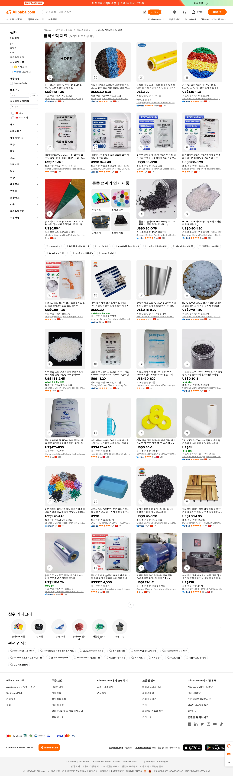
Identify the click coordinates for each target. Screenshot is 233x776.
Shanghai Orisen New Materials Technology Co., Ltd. (65, 387)
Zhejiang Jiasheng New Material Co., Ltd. (64, 235)
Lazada (116, 761)
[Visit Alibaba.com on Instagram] (208, 724)
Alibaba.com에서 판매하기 (201, 687)
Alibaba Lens (23, 747)
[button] (145, 12)
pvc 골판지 (156, 658)
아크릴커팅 (175, 658)
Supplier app (116, 747)
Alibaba (47, 30)
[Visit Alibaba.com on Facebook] (189, 724)
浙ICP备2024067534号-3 (197, 771)
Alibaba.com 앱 (143, 747)
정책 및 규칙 (58, 717)
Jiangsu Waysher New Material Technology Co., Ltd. (156, 589)
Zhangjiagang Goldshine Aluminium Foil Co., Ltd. (156, 102)
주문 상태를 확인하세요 (199, 699)
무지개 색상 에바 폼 (184, 246)
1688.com (84, 761)
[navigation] (24, 318)
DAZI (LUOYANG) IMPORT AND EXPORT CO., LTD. (111, 168)
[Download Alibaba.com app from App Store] (192, 747)
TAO (141, 761)
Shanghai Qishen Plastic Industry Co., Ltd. (65, 98)
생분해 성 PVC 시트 (210, 246)
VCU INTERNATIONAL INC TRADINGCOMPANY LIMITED (111, 523)
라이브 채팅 (148, 693)
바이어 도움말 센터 (151, 687)
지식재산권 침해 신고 (152, 711)
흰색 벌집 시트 (119, 651)
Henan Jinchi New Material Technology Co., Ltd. (65, 168)
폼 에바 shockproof (59, 658)
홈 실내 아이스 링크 (57, 253)
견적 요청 (101, 693)
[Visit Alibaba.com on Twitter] (202, 724)
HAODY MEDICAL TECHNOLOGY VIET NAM (111, 454)
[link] (229, 746)
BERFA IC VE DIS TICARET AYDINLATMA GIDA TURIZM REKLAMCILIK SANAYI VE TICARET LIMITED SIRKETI (202, 589)
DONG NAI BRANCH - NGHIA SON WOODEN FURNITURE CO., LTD (202, 523)
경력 (8, 705)
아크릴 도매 (103, 246)
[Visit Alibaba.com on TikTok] (221, 724)
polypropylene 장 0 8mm (176, 651)
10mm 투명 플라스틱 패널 (145, 651)
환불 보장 (56, 693)
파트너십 (192, 711)
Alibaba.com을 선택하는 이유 (20, 687)
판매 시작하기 (194, 693)
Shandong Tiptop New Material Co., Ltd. (64, 591)
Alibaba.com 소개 (15, 680)
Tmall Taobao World (100, 761)
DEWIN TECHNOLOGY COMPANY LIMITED (156, 454)
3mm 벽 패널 (108, 253)
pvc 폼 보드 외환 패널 (84, 253)
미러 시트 (139, 658)
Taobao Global (129, 761)
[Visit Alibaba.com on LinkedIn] (196, 724)
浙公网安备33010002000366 (168, 771)
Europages (162, 761)
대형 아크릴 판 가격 (197, 658)
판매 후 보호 (58, 705)
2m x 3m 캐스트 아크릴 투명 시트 (27, 658)
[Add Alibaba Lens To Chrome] (49, 747)
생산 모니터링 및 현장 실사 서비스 (68, 711)
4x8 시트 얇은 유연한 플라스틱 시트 (58, 651)
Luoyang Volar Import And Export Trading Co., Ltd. (156, 168)
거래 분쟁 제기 (149, 699)
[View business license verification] (145, 771)
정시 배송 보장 (59, 699)
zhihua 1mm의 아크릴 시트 (88, 658)
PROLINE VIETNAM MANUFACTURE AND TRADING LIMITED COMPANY (156, 316)
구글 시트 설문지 (20, 665)
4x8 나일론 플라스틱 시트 (128, 246)
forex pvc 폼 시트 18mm (23, 651)
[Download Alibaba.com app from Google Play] (216, 747)
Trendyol (150, 761)
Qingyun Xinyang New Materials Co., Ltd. (110, 319)
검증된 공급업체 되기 (198, 705)
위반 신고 (147, 717)
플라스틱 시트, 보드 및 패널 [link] (108, 30)
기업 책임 (11, 699)
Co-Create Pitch (14, 693)
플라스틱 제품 (84, 30)
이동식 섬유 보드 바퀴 (158, 246)
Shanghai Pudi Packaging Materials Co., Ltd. (202, 456)
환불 (144, 705)
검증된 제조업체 (105, 687)
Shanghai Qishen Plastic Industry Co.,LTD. (111, 98)
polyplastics (54, 246)
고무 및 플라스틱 (64, 30)
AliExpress (71, 761)
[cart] (185, 12)
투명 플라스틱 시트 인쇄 (79, 246)
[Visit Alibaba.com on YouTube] (215, 724)
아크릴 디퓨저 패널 (117, 658)
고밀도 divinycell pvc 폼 (93, 651)
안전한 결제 (57, 687)
